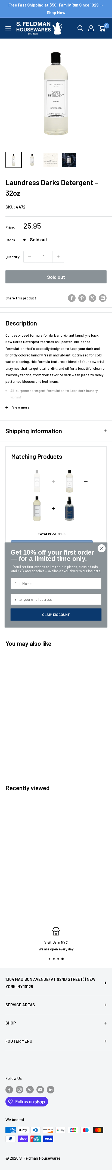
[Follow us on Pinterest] (30, 1089)
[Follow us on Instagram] (19, 1089)
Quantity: (12, 257)
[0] (102, 28)
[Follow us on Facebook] (9, 1089)
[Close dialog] (101, 548)
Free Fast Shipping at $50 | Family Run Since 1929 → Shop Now (56, 8)
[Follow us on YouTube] (40, 1089)
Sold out (56, 277)
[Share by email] (103, 298)
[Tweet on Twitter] (92, 298)
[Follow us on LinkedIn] (50, 1089)
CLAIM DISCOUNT (56, 614)
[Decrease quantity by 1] (29, 257)
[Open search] (80, 28)
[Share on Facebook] (72, 298)
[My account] (91, 28)
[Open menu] (8, 28)
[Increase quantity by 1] (58, 257)
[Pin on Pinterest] (82, 298)
